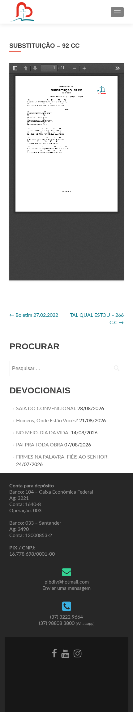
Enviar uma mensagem (66, 588)
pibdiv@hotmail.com (67, 582)
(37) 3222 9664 (66, 617)
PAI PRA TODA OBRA (39, 444)
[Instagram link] (78, 653)
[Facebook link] (54, 653)
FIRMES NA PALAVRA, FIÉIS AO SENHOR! (62, 457)
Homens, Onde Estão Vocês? (47, 420)
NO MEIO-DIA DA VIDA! (43, 432)
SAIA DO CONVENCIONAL (46, 408)
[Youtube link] (65, 653)
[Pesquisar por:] (67, 368)
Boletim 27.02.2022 (33, 315)
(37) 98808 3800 (66, 623)
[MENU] (117, 12)
